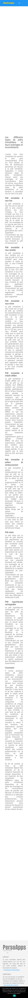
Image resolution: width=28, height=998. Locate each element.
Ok (14, 995)
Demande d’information (12, 970)
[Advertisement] (14, 68)
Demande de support (11, 985)
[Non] (26, 992)
